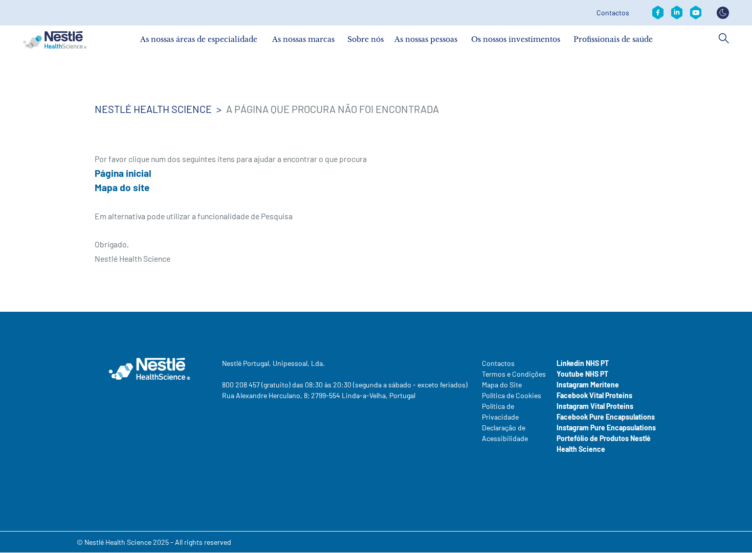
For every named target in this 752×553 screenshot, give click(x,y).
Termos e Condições (514, 374)
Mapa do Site (502, 384)
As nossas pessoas (425, 39)
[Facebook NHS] (657, 13)
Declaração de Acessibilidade (505, 433)
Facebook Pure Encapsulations (606, 416)
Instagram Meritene (588, 384)
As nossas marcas (303, 39)
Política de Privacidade (500, 411)
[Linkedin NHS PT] (676, 13)
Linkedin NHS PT (583, 363)
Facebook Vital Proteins (594, 395)
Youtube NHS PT (582, 374)
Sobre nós (365, 39)
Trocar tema (723, 13)
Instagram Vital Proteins (595, 406)
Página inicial (123, 173)
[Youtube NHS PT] (695, 13)
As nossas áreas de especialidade (198, 39)
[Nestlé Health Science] (54, 40)
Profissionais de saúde (613, 39)
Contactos (612, 13)
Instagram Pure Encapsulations (606, 427)
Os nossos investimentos (515, 39)
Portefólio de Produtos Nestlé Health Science (604, 443)
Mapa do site (122, 187)
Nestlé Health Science (153, 109)
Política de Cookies (511, 395)
